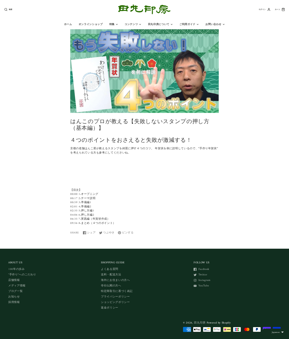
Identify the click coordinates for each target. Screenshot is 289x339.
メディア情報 (17, 285)
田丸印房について (158, 24)
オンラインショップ (91, 24)
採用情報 (14, 302)
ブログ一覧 (15, 291)
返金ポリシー (109, 307)
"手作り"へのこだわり (22, 274)
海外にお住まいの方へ (115, 280)
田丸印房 (200, 322)
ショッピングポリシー (115, 302)
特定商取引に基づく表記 (117, 291)
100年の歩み (16, 269)
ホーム (68, 24)
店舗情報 (14, 280)
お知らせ (14, 296)
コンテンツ (131, 24)
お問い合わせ (213, 24)
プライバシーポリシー (115, 296)
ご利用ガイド (187, 24)
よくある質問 (109, 269)
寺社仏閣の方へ (111, 285)
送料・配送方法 (111, 274)
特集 (112, 24)
